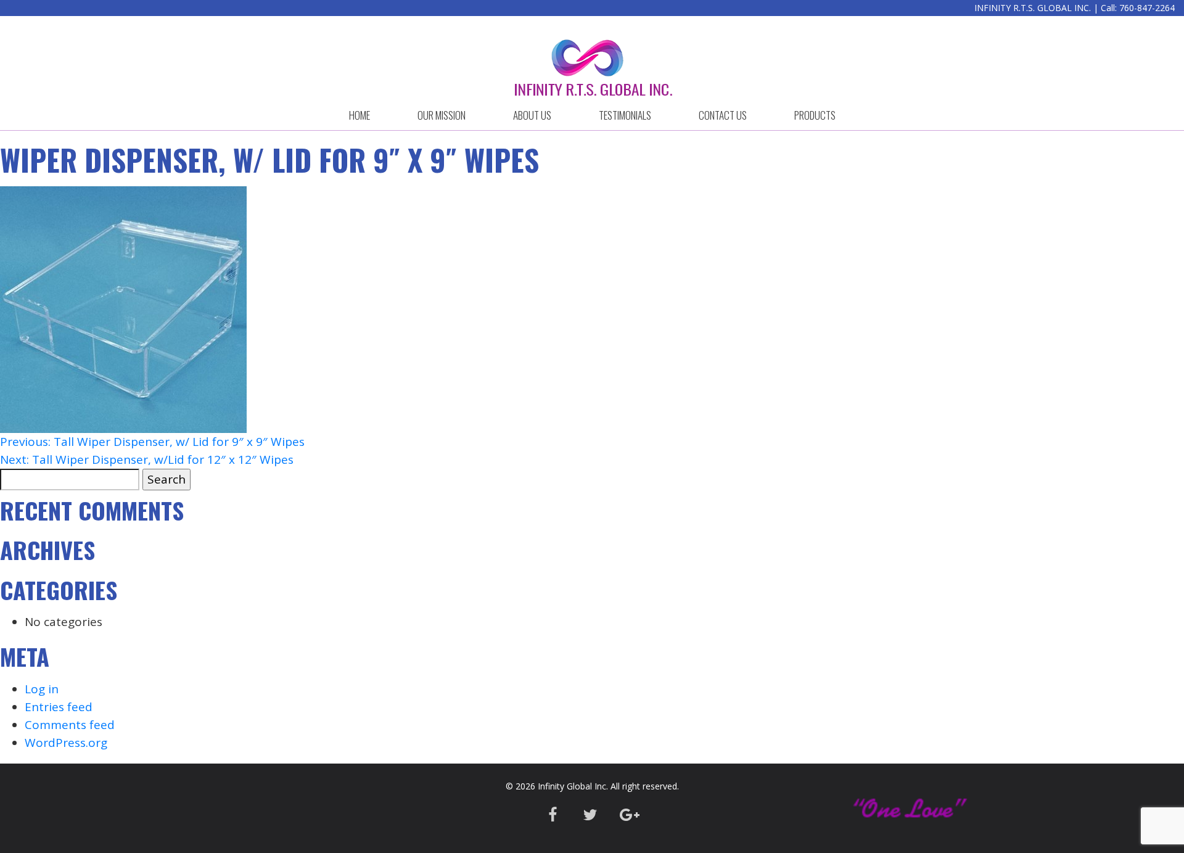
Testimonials (625, 115)
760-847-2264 (1147, 8)
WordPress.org (66, 743)
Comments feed (70, 725)
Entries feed (58, 707)
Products (815, 115)
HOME (359, 115)
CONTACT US (723, 115)
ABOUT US (532, 115)
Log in (42, 689)
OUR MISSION (441, 115)
